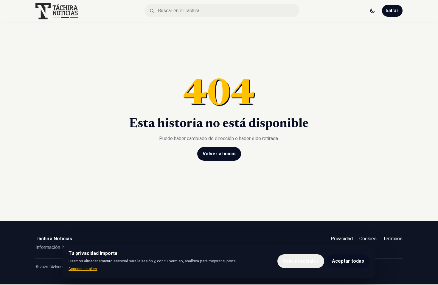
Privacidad (342, 238)
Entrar (392, 10)
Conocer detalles (83, 269)
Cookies (368, 238)
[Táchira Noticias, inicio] (56, 11)
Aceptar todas (348, 261)
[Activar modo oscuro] (372, 10)
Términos (393, 238)
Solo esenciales (301, 261)
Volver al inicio (219, 154)
